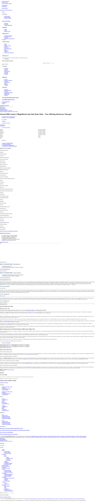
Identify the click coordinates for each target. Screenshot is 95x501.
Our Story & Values (7, 453)
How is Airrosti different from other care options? (8, 356)
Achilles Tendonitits (3, 224)
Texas (1, 111)
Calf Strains (2, 218)
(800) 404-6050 (2, 443)
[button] (47, 150)
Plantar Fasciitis (2, 227)
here (49, 312)
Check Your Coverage (6, 417)
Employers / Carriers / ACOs (7, 386)
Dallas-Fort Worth (10, 458)
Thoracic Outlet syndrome (4, 157)
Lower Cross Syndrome (4, 176)
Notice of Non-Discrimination (81, 436)
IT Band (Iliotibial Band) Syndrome (6, 213)
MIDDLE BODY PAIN (4, 169)
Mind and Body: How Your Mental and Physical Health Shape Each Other (11, 428)
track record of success (9, 320)
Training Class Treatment (6, 418)
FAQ (3, 414)
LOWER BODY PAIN (4, 197)
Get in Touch (6, 483)
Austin (8, 457)
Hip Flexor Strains (3, 203)
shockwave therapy (31, 310)
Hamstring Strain (3, 208)
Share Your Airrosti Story (8, 474)
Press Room (4, 402)
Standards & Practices (34, 436)
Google (56, 323)
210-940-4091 (12, 117)
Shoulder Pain (2, 160)
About (3, 450)
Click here (87, 353)
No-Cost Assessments (6, 466)
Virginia (5, 461)
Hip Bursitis (2, 201)
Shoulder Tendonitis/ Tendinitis (5, 167)
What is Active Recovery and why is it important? (8, 365)
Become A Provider (7, 471)
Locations (4, 454)
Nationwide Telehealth (8, 463)
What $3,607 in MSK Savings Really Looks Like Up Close (9, 434)
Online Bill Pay (5, 399)
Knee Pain (2, 211)
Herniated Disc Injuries (4, 173)
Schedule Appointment (6, 416)
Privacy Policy (27, 436)
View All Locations (7, 464)
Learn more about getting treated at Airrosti (10, 97)
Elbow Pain (2, 187)
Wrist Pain (1, 192)
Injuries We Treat (5, 465)
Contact (3, 398)
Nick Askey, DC (6, 294)
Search (1, 106)
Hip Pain (1, 199)
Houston (8, 459)
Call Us (5, 482)
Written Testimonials (7, 475)
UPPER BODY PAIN (4, 150)
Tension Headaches (3, 153)
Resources (4, 484)
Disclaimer (63, 436)
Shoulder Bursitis (3, 166)
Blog (3, 401)
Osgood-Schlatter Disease (4, 215)
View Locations (2, 108)
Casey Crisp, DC (7, 286)
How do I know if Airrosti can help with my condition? (9, 360)
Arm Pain (1, 183)
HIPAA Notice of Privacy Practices (54, 436)
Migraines (1, 152)
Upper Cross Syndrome (4, 159)
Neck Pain (2, 155)
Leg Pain (1, 204)
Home (3, 449)
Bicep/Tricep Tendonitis (4, 185)
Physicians (4, 387)
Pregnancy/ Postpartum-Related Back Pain (7, 178)
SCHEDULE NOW (3, 109)
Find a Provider (5, 415)
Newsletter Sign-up (5, 403)
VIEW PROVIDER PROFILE (5, 269)
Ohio (5, 455)
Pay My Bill (1, 447)
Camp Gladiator (5, 389)
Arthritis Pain (2, 194)
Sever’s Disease (2, 229)
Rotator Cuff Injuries (3, 164)
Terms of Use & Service (43, 436)
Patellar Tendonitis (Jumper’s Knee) (6, 217)
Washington (6, 462)
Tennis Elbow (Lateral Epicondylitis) (6, 190)
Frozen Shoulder (3, 162)
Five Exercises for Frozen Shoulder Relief (6, 432)
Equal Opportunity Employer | (70, 436)
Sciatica (1, 180)
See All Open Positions (8, 472)
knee (34, 319)
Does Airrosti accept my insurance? (6, 351)
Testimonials (4, 473)
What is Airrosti (7, 451)
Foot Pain (1, 225)
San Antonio (5, 111)
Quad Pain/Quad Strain (4, 210)
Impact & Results (7, 452)
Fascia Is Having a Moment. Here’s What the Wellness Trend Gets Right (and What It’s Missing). (15, 430)
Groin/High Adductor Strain (5, 206)
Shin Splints (2, 220)
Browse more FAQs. (10, 369)
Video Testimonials (7, 476)
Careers (3, 400)
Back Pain (1, 171)
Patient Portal (2, 107)
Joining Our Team (7, 470)
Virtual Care (4, 467)
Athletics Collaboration (6, 388)
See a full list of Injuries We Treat (8, 99)
